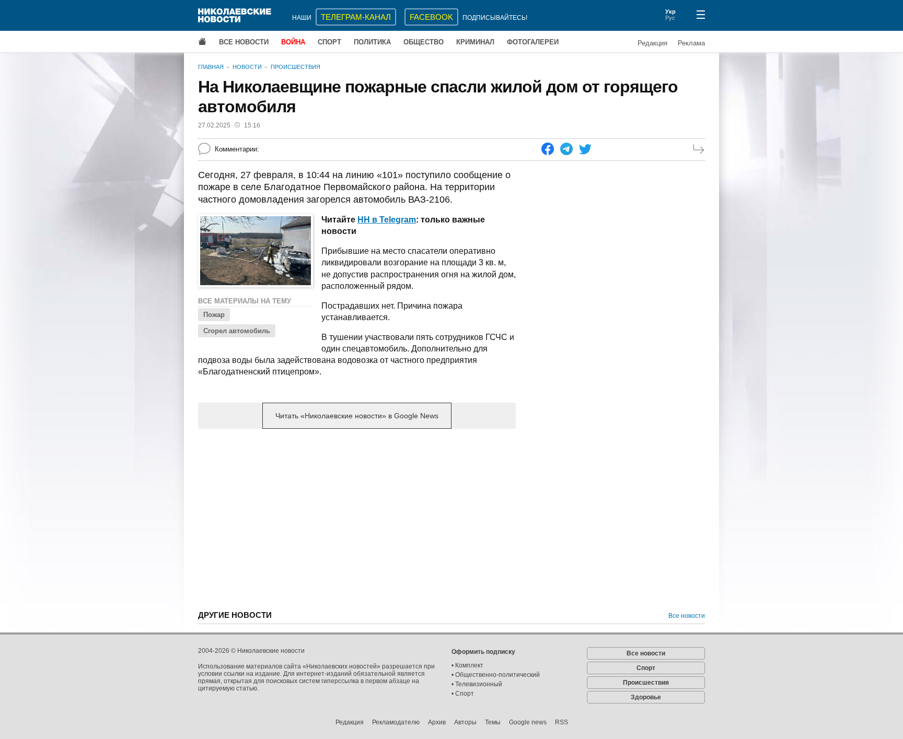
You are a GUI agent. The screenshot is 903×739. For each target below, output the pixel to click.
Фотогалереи (533, 42)
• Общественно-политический (496, 674)
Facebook (431, 17)
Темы (493, 722)
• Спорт (463, 693)
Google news (528, 722)
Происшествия (295, 67)
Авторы (465, 722)
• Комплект (467, 665)
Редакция (652, 43)
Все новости (244, 42)
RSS (561, 722)
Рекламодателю (396, 722)
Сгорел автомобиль (236, 331)
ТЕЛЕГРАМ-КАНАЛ (356, 17)
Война (293, 42)
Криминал (475, 42)
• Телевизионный (477, 684)
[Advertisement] (357, 518)
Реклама (691, 43)
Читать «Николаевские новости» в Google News (356, 416)
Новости (247, 67)
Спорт (329, 42)
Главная (211, 67)
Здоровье (646, 697)
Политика (372, 42)
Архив (437, 722)
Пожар (214, 315)
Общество (423, 42)
